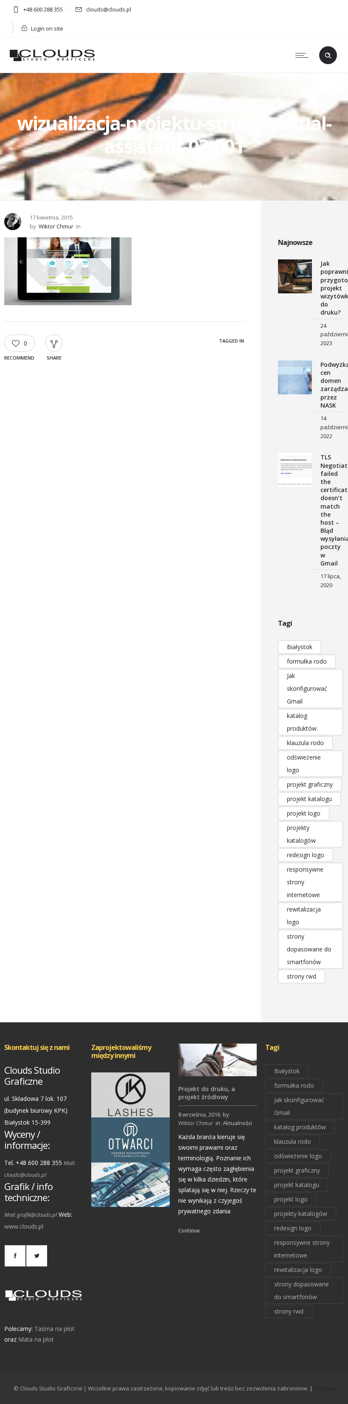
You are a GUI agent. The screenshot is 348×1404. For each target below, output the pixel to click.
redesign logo (305, 855)
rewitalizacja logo (304, 915)
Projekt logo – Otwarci (130, 1150)
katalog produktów (302, 722)
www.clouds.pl (23, 1226)
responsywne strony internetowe (305, 882)
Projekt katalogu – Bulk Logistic (130, 1195)
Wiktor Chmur (56, 226)
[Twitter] (36, 1255)
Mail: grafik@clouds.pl (30, 1214)
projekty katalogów (301, 834)
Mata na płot (36, 1339)
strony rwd (301, 976)
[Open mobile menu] (303, 55)
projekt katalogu (309, 799)
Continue (189, 1230)
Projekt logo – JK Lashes (130, 1105)
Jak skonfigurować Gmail (307, 688)
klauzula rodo (305, 743)
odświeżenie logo (304, 763)
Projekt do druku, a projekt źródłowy (206, 1093)
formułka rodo (307, 661)
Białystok (299, 647)
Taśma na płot (54, 1329)
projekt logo (303, 813)
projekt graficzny (310, 784)
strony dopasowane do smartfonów (309, 949)
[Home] (52, 62)
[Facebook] (14, 1255)
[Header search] (328, 56)
